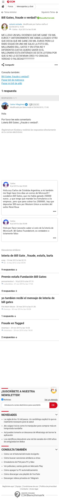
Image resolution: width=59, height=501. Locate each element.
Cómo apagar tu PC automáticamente (21, 470)
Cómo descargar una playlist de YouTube (22, 474)
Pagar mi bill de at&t (11, 83)
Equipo (18, 486)
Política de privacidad (48, 486)
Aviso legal (34, 489)
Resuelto (43, 18)
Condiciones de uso (30, 486)
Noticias (7, 400)
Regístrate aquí (8, 486)
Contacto (24, 489)
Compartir (9, 65)
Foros (10, 6)
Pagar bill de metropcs (12, 80)
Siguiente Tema (48, 12)
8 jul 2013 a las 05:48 (27, 29)
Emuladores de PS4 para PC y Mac (19, 462)
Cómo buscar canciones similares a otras (22, 458)
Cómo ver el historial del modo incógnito (21, 454)
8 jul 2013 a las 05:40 (18, 186)
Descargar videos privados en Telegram (21, 478)
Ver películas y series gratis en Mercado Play (23, 466)
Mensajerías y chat (25, 6)
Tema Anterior (10, 12)
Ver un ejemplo (51, 400)
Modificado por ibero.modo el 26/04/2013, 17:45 (29, 107)
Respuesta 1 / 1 (9, 98)
